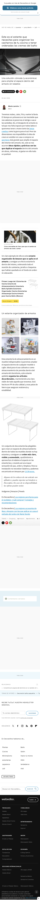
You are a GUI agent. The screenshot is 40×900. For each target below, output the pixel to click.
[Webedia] (8, 800)
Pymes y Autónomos (27, 856)
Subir (31, 800)
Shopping (12, 518)
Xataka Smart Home (8, 821)
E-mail (24, 91)
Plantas (5, 747)
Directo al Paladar (7, 839)
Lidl (36, 27)
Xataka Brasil (6, 873)
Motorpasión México (27, 886)
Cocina (5, 751)
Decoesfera (5, 856)
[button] (14, 106)
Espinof (23, 828)
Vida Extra (24, 814)
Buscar (30, 789)
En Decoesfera (8, 244)
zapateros (6, 764)
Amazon (21, 518)
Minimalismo (7, 756)
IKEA (22, 760)
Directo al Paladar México (10, 886)
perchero (6, 140)
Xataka (4, 811)
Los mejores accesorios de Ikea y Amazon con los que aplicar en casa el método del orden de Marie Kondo (20, 511)
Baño (23, 747)
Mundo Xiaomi (7, 824)
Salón (23, 751)
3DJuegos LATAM (26, 870)
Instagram (22, 725)
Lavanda (18, 27)
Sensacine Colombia (27, 879)
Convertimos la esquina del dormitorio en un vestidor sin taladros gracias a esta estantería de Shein (21, 688)
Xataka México (6, 870)
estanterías (31, 518)
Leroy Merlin (28, 27)
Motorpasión (25, 839)
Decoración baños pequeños (26, 693)
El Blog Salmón (25, 852)
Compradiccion (7, 859)
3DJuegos (24, 811)
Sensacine (24, 825)
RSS (27, 725)
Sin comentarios (9, 91)
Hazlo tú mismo (27, 756)
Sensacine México (26, 876)
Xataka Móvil (6, 814)
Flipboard (20, 91)
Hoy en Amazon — (10, 301)
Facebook (17, 725)
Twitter (17, 91)
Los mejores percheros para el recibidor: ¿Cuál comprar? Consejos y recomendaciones (20, 500)
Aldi (22, 769)
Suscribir (32, 713)
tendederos (25, 764)
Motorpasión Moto (26, 842)
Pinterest (31, 725)
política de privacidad (26, 718)
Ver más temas (8, 776)
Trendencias (6, 852)
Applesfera (5, 817)
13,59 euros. (30, 471)
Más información (31, 898)
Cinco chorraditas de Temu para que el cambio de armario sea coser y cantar (20, 247)
